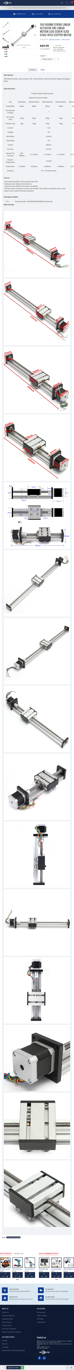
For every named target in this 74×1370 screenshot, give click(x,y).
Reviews (43, 70)
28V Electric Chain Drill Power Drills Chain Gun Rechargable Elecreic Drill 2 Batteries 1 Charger (17, 1269)
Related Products (6, 1254)
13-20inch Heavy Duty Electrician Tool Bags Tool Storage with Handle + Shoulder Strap (30, 1269)
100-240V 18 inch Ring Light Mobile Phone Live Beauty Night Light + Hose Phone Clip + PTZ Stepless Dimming (5, 1269)
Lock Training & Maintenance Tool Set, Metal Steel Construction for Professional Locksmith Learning (56, 1269)
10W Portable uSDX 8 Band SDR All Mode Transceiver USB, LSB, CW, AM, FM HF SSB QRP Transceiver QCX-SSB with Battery (44, 1269)
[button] (12, 35)
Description (32, 70)
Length (42, 56)
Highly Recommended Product (49, 1254)
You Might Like (18, 1254)
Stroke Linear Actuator (13, 1237)
